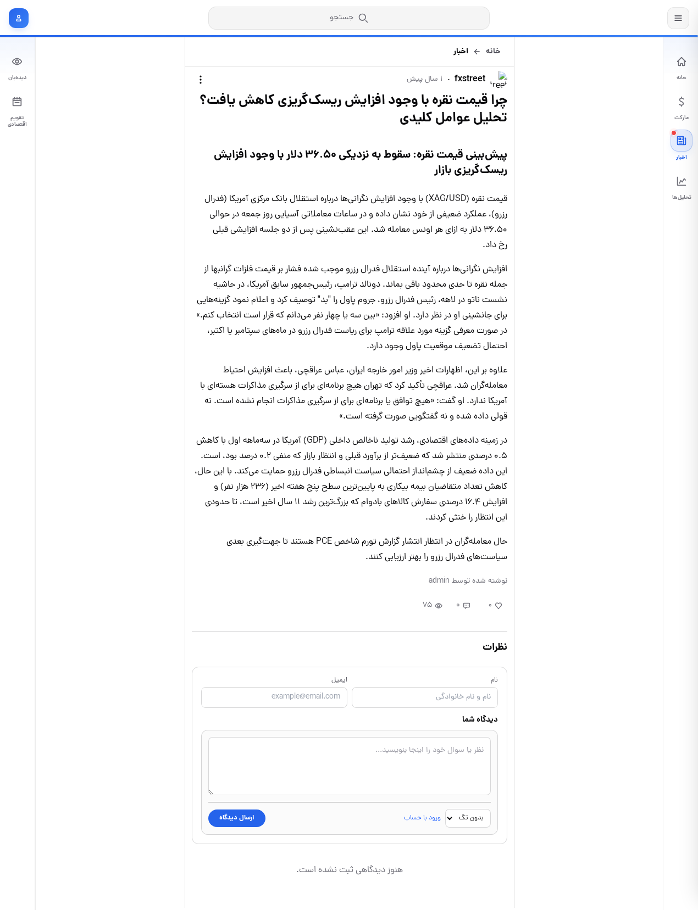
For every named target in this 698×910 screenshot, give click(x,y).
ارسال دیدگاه (236, 818)
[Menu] (678, 18)
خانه (493, 51)
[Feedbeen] (626, 18)
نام (494, 680)
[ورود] (19, 18)
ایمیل (339, 680)
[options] (200, 79)
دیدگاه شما (480, 719)
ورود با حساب (422, 818)
